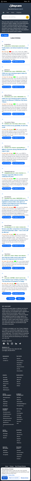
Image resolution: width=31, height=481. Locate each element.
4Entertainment (6, 397)
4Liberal (18, 458)
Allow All (5, 477)
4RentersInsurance (7, 418)
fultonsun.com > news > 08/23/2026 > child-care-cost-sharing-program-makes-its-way (15, 71)
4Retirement (6, 422)
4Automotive (19, 370)
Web (8, 12)
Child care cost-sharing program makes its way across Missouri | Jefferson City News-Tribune (15, 100)
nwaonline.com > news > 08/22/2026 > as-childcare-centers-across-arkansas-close (15, 198)
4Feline (18, 385)
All (3, 12)
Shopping (18, 12)
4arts (4, 399)
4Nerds (18, 381)
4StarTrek (5, 403)
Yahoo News (7, 254)
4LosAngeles (20, 413)
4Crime (18, 368)
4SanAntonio (20, 419)
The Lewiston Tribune (9, 122)
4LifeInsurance (6, 416)
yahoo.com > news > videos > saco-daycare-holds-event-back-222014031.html (15, 255)
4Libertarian (19, 454)
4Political (19, 450)
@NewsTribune (8, 95)
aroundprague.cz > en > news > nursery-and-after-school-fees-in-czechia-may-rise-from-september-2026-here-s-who (15, 227)
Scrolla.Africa (7, 44)
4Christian (5, 433)
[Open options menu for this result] (28, 45)
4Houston (19, 421)
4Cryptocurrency (7, 420)
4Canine (19, 383)
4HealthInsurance (7, 414)
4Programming (20, 405)
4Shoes (18, 436)
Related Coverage (18, 61)
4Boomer (19, 379)
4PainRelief (5, 452)
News (12, 12)
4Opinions (19, 456)
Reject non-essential (13, 477)
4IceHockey (5, 387)
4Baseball (5, 379)
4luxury (18, 440)
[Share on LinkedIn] (16, 343)
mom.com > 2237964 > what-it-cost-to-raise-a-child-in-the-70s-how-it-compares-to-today (15, 277)
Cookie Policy (5, 475)
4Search (18, 358)
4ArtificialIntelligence (21, 403)
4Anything (19, 364)
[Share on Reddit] (20, 343)
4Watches (19, 442)
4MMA (4, 385)
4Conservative (20, 360)
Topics (5, 35)
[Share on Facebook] (4, 343)
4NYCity (18, 411)
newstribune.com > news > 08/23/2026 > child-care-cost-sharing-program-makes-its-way (15, 96)
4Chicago (19, 415)
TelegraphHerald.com (9, 171)
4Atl (18, 423)
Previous (11, 298)
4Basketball (5, 381)
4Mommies (19, 377)
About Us (5, 358)
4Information (19, 401)
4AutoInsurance (6, 412)
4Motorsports (6, 389)
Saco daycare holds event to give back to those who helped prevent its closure (14, 258)
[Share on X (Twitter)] (8, 343)
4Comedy (5, 405)
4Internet (19, 399)
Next (19, 298)
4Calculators (19, 362)
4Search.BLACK (20, 366)
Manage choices (24, 477)
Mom (5, 276)
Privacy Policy (11, 475)
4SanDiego (19, 417)
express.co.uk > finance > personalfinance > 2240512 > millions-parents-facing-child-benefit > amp (15, 147)
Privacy (11, 466)
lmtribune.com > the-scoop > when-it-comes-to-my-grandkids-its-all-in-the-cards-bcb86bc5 (15, 123)
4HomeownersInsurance (8, 425)
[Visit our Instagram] (12, 343)
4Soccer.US (5, 383)
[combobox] (14, 17)
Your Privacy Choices (20, 466)
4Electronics (19, 434)
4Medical (5, 450)
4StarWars (5, 401)
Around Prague (7, 225)
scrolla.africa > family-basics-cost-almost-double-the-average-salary (15, 46)
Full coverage (7, 61)
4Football (5, 377)
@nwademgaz (7, 196)
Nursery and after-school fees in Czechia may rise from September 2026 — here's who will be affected (15, 230)
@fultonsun (7, 69)
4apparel (19, 438)
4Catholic (5, 435)
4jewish (5, 437)
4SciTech (19, 397)
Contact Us (5, 360)
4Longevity (5, 454)
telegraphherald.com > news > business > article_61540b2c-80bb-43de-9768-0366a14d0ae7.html (15, 173)
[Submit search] (27, 17)
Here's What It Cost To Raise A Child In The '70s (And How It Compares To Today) (14, 280)
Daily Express (7, 146)
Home (6, 466)
